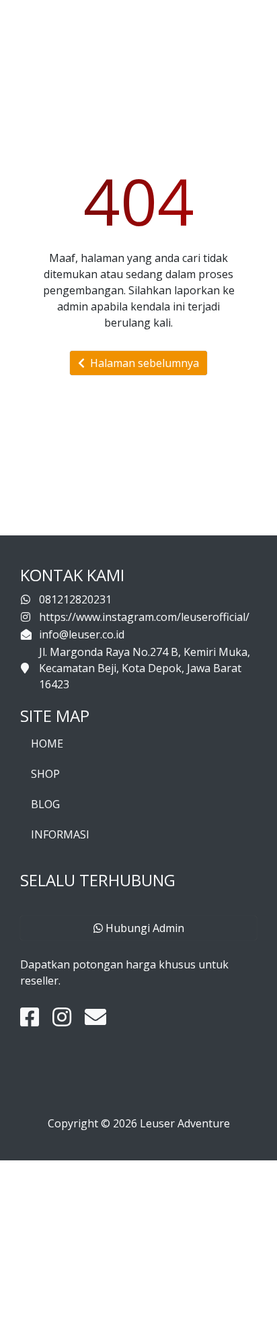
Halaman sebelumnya (142, 363)
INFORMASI (60, 834)
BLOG (45, 804)
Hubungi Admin (143, 928)
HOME (47, 743)
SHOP (45, 773)
